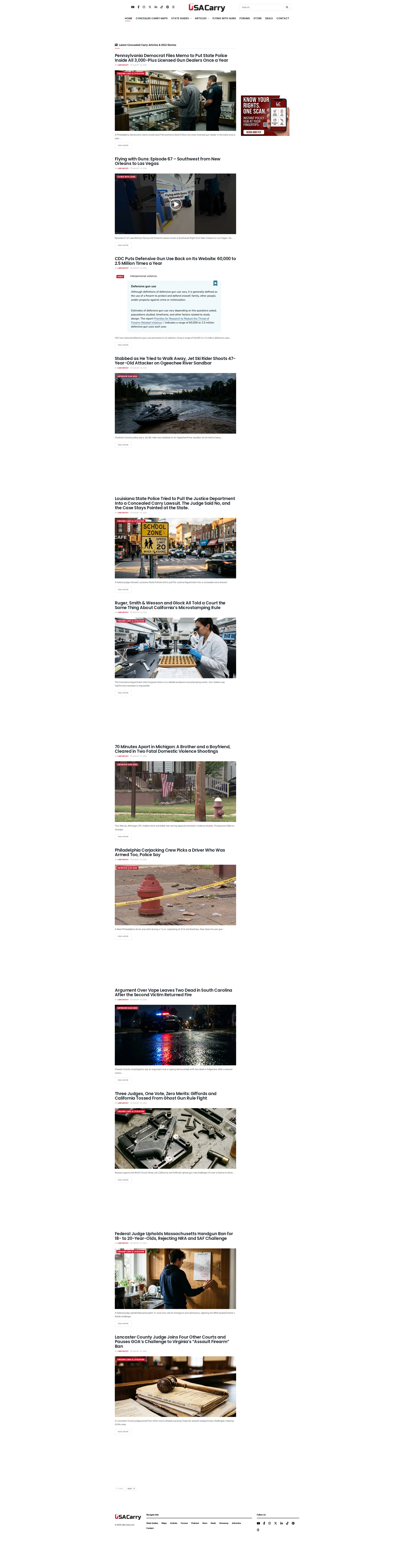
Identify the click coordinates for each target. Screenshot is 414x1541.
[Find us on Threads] (173, 7)
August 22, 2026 (139, 1103)
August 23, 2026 (139, 756)
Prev (120, 1488)
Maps (164, 1523)
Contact (282, 18)
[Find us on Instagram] (144, 7)
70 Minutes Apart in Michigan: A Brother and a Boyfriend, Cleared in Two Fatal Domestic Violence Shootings (173, 749)
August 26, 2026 (139, 65)
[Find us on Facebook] (138, 7)
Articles (173, 1523)
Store (204, 1523)
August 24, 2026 (139, 512)
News (120, 276)
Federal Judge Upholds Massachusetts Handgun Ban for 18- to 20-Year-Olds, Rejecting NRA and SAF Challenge (174, 1236)
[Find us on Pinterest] (167, 7)
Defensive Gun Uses (127, 376)
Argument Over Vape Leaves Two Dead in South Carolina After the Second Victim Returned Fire (173, 992)
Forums (184, 1523)
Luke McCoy (123, 65)
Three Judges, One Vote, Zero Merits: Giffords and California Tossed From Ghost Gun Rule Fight (166, 1096)
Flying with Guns (126, 176)
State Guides (152, 1523)
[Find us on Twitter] (149, 7)
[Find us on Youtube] (132, 7)
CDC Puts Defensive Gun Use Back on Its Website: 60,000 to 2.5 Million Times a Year (175, 261)
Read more (125, 145)
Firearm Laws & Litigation (131, 73)
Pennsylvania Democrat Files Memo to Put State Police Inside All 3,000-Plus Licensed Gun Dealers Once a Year (171, 58)
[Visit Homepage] (207, 7)
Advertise (236, 1523)
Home (128, 18)
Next (130, 1488)
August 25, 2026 (139, 168)
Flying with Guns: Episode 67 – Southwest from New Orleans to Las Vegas (167, 161)
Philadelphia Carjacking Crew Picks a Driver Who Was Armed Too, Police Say (170, 852)
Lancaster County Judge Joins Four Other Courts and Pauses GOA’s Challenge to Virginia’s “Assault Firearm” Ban (172, 1341)
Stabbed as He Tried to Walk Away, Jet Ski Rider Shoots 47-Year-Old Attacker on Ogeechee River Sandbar (175, 361)
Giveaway (224, 1523)
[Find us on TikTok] (161, 7)
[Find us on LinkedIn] (156, 7)
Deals (213, 1523)
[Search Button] (287, 7)
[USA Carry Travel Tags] (265, 115)
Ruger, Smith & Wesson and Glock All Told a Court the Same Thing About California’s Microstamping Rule (170, 605)
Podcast (195, 1523)
